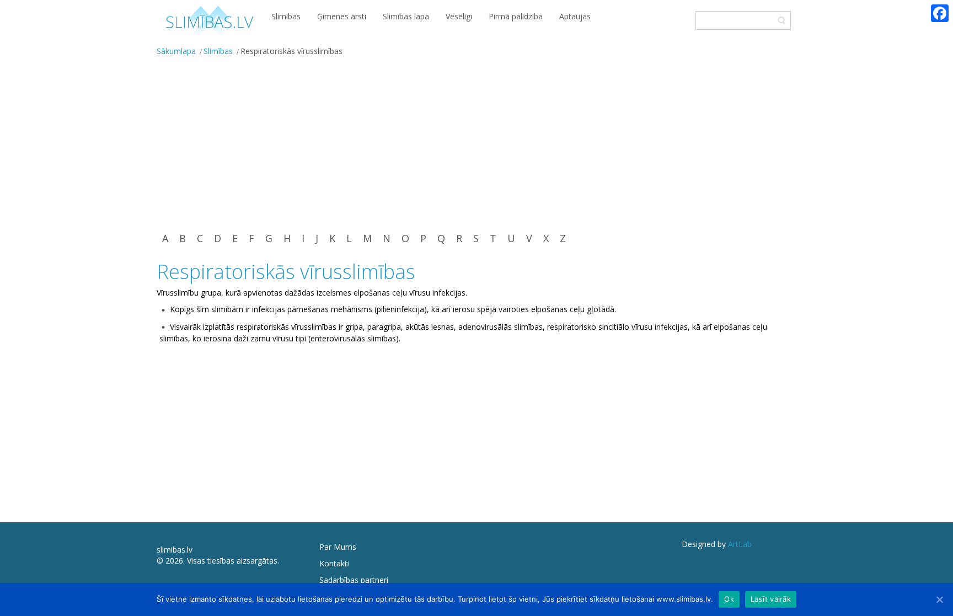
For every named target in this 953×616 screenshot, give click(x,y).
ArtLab (740, 544)
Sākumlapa (176, 51)
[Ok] (939, 599)
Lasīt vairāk (771, 598)
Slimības (218, 51)
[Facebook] (940, 13)
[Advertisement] (476, 143)
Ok (729, 598)
